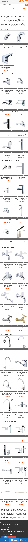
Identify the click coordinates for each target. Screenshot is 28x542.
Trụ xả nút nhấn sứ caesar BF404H (7, 460)
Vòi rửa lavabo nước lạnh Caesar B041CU (21, 155)
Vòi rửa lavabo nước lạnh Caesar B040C (7, 133)
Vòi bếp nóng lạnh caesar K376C (21, 415)
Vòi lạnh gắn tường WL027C (7, 306)
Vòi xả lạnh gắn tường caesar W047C (7, 286)
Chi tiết (10, 44)
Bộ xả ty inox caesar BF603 (21, 459)
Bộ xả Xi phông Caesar (8, 421)
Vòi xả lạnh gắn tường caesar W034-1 (7, 328)
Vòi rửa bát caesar (7, 334)
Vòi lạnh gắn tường (7, 247)
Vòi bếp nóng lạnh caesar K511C (21, 373)
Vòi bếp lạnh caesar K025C (7, 351)
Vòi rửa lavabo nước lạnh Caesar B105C (7, 155)
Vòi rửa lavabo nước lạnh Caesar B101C (7, 112)
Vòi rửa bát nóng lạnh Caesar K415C (7, 415)
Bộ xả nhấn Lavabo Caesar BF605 (21, 481)
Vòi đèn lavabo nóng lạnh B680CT (21, 241)
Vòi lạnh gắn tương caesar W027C (21, 265)
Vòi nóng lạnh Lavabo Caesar (10, 160)
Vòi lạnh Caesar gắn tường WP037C (21, 307)
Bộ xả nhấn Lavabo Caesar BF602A (7, 438)
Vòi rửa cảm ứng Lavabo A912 (7, 68)
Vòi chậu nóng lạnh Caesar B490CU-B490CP (7, 199)
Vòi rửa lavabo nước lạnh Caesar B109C (7, 91)
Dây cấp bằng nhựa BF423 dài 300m (21, 502)
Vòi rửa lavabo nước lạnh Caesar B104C (21, 112)
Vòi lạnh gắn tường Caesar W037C (21, 286)
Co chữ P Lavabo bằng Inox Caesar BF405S (7, 481)
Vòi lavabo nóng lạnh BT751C (21, 178)
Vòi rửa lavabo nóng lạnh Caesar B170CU (7, 241)
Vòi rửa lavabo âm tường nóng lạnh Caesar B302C (7, 178)
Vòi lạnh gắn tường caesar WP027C (7, 265)
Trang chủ (3, 8)
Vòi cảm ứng (5, 29)
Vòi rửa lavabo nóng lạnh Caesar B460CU (21, 199)
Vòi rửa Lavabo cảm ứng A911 (21, 47)
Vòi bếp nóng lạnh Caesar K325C (7, 373)
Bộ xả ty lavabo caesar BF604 (21, 438)
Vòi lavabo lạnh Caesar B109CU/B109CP (21, 91)
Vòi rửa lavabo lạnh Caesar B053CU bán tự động (21, 133)
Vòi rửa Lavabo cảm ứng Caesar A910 (7, 47)
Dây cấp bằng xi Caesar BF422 (7, 502)
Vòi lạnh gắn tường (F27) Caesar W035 (21, 328)
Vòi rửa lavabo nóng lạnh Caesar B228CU (21, 220)
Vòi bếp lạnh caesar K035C (21, 351)
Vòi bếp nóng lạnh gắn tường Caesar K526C (7, 394)
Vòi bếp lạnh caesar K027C (21, 393)
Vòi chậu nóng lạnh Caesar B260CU (7, 220)
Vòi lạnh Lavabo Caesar (8, 74)
